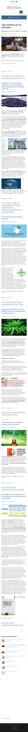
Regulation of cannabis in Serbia (14, 31)
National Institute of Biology (12, 338)
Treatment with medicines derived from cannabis (11, 423)
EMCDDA (10, 527)
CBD (18, 203)
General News (9, 71)
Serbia (23, 78)
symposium (21, 489)
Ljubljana (13, 487)
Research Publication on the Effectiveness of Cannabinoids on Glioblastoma (13, 311)
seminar (16, 304)
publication (16, 625)
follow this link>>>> (21, 597)
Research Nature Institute (7, 240)
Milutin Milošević (17, 78)
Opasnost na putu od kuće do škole (12, 666)
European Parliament (7, 205)
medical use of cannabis (7, 78)
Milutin (14, 34)
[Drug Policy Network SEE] (14, 9)
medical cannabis (16, 205)
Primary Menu (14, 17)
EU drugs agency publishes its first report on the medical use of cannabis (13, 496)
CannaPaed (7, 487)
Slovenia (21, 304)
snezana (15, 91)
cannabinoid (8, 203)
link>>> (3, 292)
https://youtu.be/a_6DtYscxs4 (8, 63)
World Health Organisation (8, 212)
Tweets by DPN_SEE (5, 718)
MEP (21, 209)
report (21, 625)
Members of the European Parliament (10, 110)
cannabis (7, 76)
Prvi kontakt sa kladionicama (11, 661)
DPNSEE (12, 76)
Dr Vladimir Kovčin (19, 76)
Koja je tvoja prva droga (10, 671)
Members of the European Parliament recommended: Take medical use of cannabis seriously (12, 86)
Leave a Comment (5, 419)
